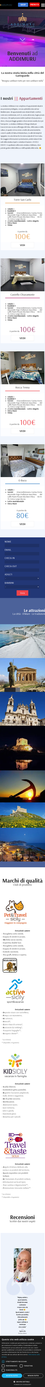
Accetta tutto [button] (12, 1376)
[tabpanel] (22, 54)
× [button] (42, 1338)
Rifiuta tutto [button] (33, 1376)
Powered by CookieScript (22, 1384)
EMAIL (8, 549)
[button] (22, 1381)
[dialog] (22, 1361)
